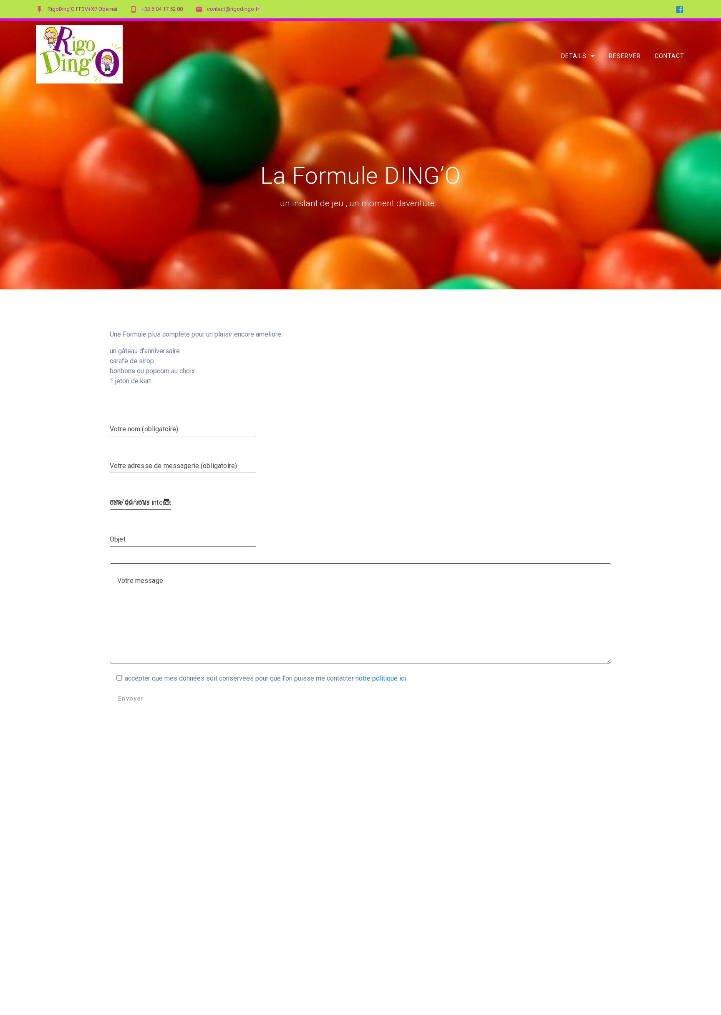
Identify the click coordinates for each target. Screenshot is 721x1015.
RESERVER (625, 55)
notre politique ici (380, 678)
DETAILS (574, 55)
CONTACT (669, 55)
